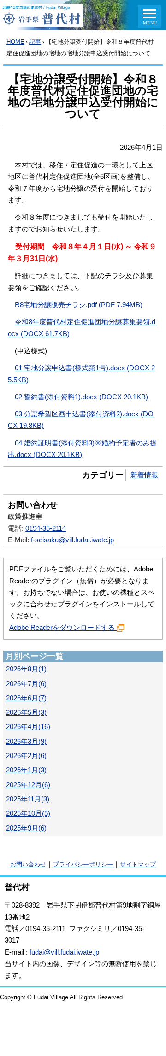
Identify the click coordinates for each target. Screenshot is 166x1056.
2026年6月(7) (26, 698)
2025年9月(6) (26, 828)
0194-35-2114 (45, 528)
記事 (35, 41)
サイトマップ (138, 864)
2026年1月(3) (26, 770)
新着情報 (144, 475)
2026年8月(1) (26, 669)
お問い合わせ (28, 864)
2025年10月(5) (28, 813)
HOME (15, 41)
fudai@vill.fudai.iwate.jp (64, 952)
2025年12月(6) (28, 785)
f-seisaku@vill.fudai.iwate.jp (72, 540)
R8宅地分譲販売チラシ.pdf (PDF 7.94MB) (78, 304)
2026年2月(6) (26, 755)
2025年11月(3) (27, 799)
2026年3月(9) (26, 741)
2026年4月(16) (28, 726)
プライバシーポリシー (83, 864)
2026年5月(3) (26, 712)
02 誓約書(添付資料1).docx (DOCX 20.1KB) (81, 397)
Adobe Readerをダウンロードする (62, 627)
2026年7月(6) (26, 684)
